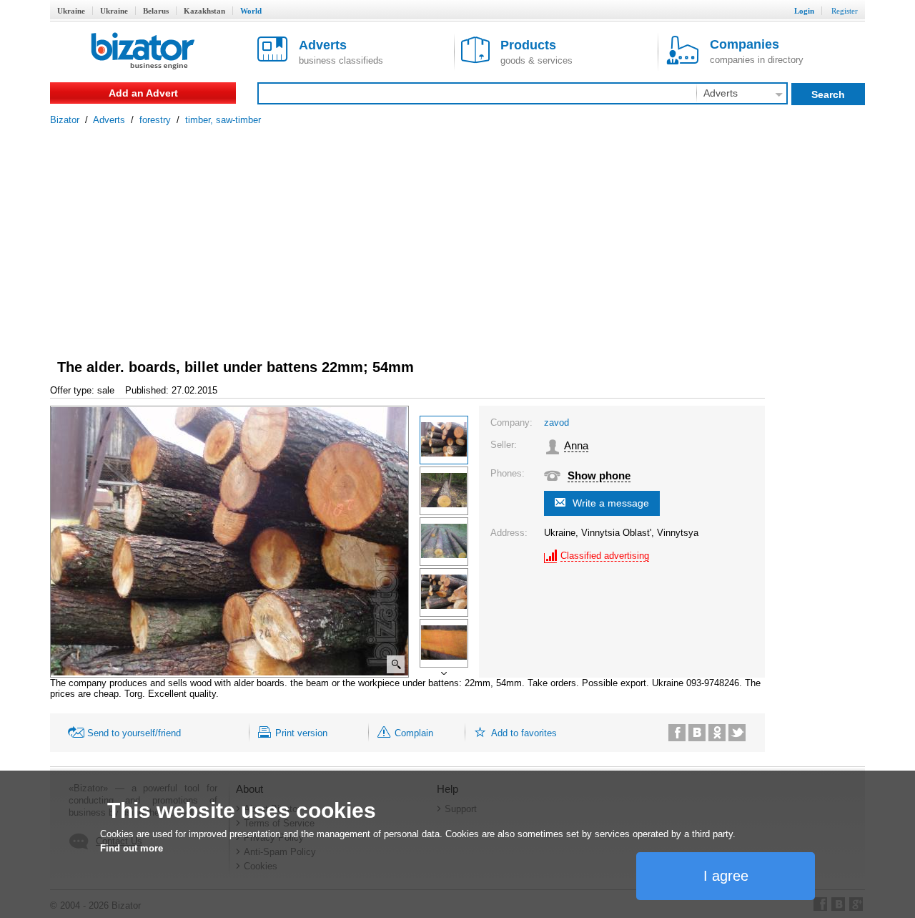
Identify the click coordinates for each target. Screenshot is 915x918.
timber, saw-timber (223, 119)
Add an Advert (143, 93)
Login (804, 10)
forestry (155, 119)
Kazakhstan (204, 10)
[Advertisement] (457, 232)
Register (844, 10)
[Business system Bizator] (143, 52)
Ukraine (71, 10)
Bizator (64, 119)
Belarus (156, 10)
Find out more (131, 848)
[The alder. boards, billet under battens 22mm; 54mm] (444, 440)
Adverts (109, 119)
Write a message (611, 503)
